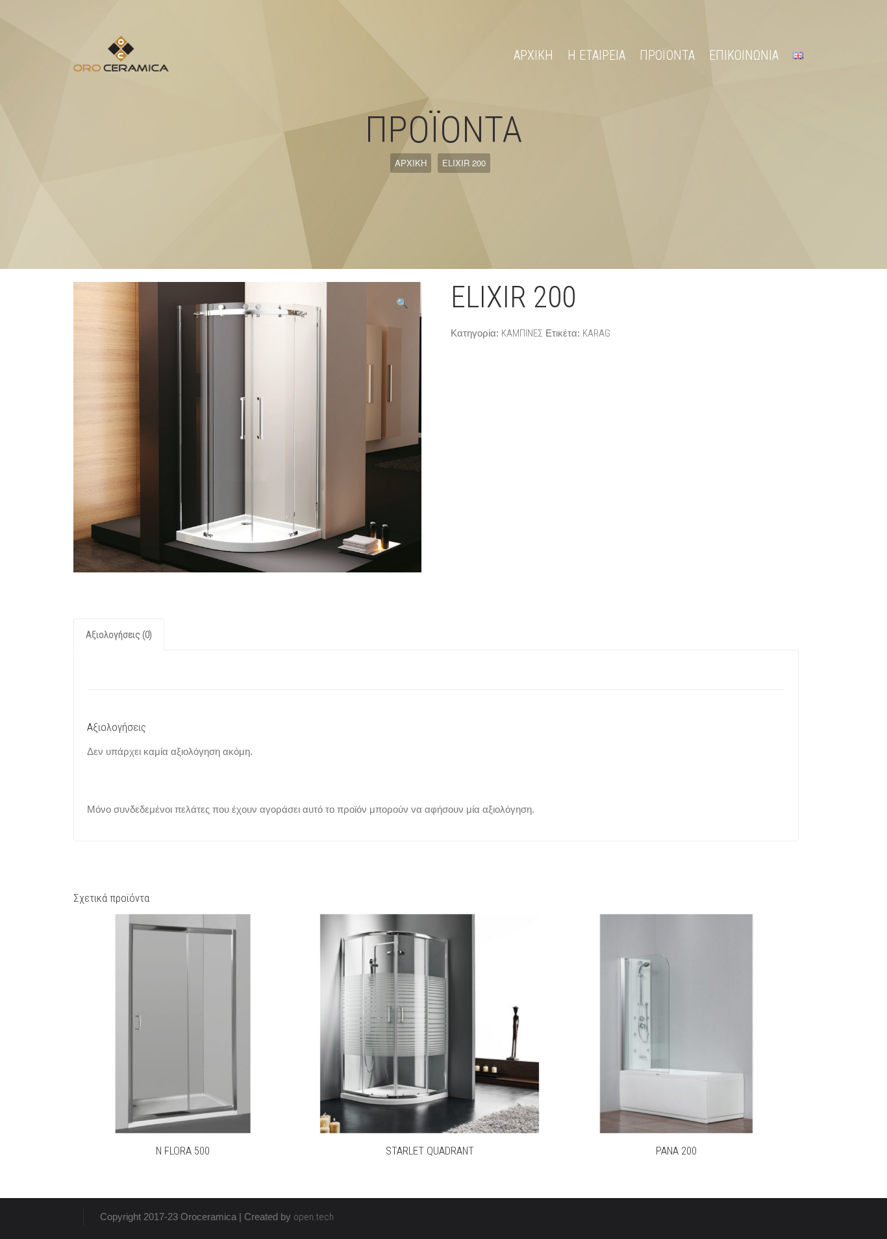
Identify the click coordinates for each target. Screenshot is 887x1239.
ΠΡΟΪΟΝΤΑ (667, 55)
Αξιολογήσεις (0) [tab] (119, 635)
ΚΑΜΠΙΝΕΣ (522, 333)
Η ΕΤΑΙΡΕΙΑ (596, 55)
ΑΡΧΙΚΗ (533, 55)
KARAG (596, 333)
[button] (402, 303)
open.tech (314, 1217)
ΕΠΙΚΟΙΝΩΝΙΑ (744, 55)
